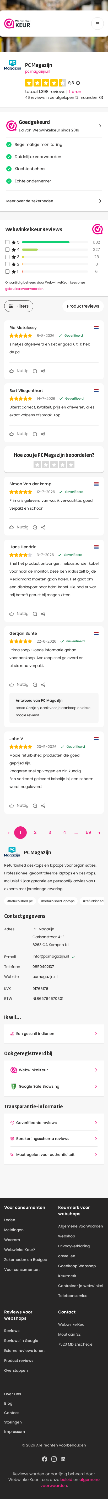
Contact (11, 1412)
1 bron (75, 91)
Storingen (13, 1422)
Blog (8, 1403)
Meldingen (14, 1229)
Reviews (11, 1330)
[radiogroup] (45, 83)
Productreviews (83, 306)
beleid (66, 1479)
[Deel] (43, 371)
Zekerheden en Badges (25, 1259)
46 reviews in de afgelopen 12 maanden (61, 97)
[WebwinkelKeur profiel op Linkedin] (63, 1458)
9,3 (74, 83)
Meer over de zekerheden (29, 201)
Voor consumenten (22, 1269)
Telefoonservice (73, 1295)
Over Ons (12, 1394)
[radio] (29, 83)
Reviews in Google (21, 1340)
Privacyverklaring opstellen (74, 1251)
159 (87, 832)
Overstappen (16, 1370)
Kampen (56, 944)
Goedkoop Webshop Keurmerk (77, 1270)
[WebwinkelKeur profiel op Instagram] (54, 1458)
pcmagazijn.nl (37, 71)
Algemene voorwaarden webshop (80, 1231)
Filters (23, 306)
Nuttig (22, 370)
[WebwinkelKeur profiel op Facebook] (44, 1458)
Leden (9, 1220)
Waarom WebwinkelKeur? (19, 1244)
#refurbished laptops (57, 901)
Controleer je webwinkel (80, 1285)
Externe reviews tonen (24, 1350)
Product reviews (18, 1360)
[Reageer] (35, 371)
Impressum (14, 1431)
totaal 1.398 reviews (45, 92)
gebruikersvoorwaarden (24, 288)
